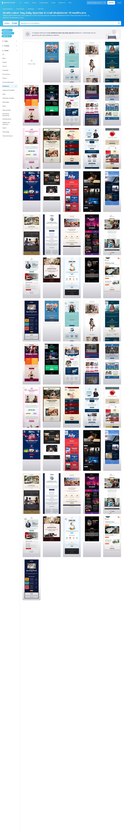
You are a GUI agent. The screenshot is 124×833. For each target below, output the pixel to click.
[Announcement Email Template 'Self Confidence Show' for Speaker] (92, 277)
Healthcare (31, 9)
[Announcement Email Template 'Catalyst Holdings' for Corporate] (112, 62)
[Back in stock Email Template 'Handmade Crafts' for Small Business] (52, 191)
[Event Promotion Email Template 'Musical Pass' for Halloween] (92, 234)
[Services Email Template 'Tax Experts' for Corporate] (32, 277)
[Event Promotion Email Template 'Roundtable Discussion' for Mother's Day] (32, 148)
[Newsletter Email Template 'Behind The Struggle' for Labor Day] (112, 105)
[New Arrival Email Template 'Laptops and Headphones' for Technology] (92, 191)
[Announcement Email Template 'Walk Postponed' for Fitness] (52, 62)
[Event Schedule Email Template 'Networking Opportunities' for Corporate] (32, 320)
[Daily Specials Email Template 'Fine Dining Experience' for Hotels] (72, 234)
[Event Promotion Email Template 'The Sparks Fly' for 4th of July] (32, 191)
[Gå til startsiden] (7, 3)
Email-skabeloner (8, 9)
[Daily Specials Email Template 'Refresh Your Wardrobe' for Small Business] (92, 62)
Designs (7, 23)
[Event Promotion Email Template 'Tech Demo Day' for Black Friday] (52, 105)
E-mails (14, 23)
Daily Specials (20, 9)
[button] (16, 41)
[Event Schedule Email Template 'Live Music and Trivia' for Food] (72, 148)
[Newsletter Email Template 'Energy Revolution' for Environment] (112, 191)
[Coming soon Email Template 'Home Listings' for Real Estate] (112, 277)
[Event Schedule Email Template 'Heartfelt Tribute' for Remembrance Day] (112, 148)
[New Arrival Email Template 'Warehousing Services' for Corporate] (92, 105)
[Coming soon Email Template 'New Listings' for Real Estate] (32, 234)
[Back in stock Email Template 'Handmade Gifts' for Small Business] (52, 148)
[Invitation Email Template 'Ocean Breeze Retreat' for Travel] (112, 234)
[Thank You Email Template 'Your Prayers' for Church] (52, 277)
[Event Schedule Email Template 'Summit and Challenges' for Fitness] (32, 105)
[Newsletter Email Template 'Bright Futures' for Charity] (72, 105)
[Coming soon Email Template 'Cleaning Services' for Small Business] (72, 277)
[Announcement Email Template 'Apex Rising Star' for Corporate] (52, 234)
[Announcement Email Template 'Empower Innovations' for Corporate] (72, 62)
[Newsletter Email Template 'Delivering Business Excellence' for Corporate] (92, 148)
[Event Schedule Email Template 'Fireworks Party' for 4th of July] (72, 191)
